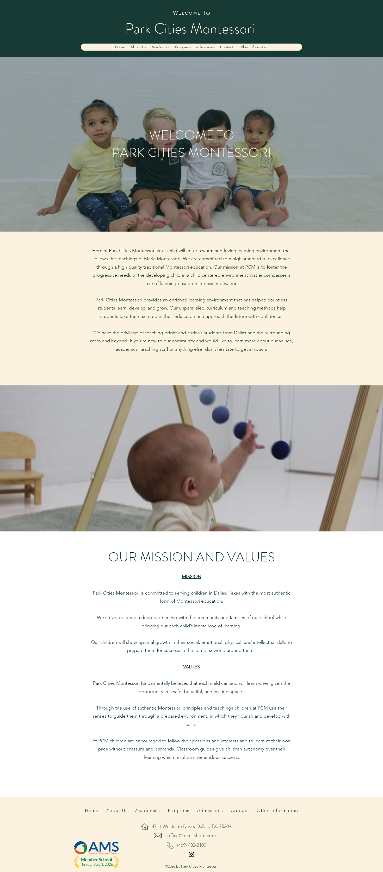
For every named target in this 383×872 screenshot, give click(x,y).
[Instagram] (191, 854)
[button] (253, 47)
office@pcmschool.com (191, 835)
